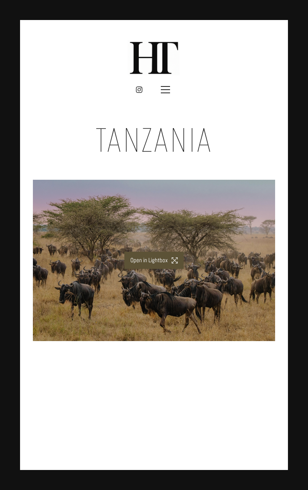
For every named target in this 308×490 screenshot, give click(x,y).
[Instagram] (139, 89)
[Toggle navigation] (165, 90)
